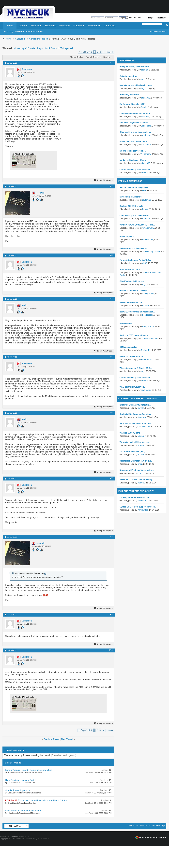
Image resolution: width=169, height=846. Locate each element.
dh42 (144, 263)
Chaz (140, 464)
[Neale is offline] (10, 308)
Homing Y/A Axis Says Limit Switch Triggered (43, 48)
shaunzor (145, 116)
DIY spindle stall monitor (131, 197)
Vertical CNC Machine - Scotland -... (136, 423)
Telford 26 (142, 500)
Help (150, 18)
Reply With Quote (105, 180)
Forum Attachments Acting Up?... (135, 260)
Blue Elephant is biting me (132, 281)
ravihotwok (146, 390)
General (23, 25)
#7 (111, 478)
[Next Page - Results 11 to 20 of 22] (104, 52)
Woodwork (78, 25)
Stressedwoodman (149, 338)
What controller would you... (132, 387)
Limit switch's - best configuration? (23, 810)
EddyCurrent (148, 326)
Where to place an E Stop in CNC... (136, 368)
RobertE (141, 483)
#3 (111, 255)
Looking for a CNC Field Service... (135, 497)
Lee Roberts (147, 240)
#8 (111, 536)
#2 (111, 186)
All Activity (8, 31)
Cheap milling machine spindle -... (135, 132)
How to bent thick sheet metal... (134, 141)
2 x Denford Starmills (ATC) (132, 104)
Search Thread (92, 57)
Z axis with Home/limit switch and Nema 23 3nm (43, 800)
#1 (111, 62)
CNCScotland (144, 426)
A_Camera (146, 144)
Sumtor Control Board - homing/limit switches (28, 770)
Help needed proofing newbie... (134, 248)
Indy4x (145, 209)
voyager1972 (148, 228)
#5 (111, 357)
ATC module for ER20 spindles (134, 187)
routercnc (146, 135)
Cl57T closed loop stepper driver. (135, 169)
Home (10, 25)
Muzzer (144, 172)
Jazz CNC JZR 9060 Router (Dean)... (136, 480)
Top (163, 825)
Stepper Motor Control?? (131, 269)
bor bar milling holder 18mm (133, 160)
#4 (111, 298)
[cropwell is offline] (17, 203)
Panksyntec (143, 510)
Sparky (144, 107)
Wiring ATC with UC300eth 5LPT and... (137, 225)
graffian (144, 70)
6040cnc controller (128, 347)
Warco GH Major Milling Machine (135, 442)
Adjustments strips (129, 76)
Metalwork (64, 25)
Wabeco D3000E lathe (130, 433)
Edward (141, 436)
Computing (109, 25)
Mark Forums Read (34, 31)
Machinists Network (150, 837)
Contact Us (133, 825)
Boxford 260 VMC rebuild (131, 206)
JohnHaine (146, 126)
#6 (111, 412)
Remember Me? (135, 17)
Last (109, 52)
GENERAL (20, 39)
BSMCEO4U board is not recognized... (137, 312)
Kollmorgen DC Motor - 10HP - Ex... (136, 461)
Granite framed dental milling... (134, 290)
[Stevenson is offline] (10, 72)
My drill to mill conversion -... (133, 151)
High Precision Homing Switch (20, 780)
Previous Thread (51, 739)
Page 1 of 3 (86, 52)
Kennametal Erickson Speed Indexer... (137, 470)
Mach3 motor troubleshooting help (136, 85)
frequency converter (129, 95)
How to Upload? (127, 236)
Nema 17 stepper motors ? (132, 356)
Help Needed (126, 323)
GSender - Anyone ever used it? (134, 123)
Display (106, 57)
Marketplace (94, 25)
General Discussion (38, 39)
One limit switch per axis (17, 790)
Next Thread (67, 739)
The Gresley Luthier (151, 251)
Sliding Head (148, 294)
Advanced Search (158, 31)
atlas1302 (145, 98)
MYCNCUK (145, 825)
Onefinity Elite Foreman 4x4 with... (135, 113)
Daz (144, 190)
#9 (111, 614)
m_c (143, 79)
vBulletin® (14, 836)
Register (161, 18)
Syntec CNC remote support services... (138, 507)
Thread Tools (76, 57)
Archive (156, 825)
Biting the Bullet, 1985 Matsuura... (135, 67)
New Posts (19, 31)
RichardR (145, 350)
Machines (36, 25)
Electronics (50, 25)
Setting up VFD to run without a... (135, 335)
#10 (111, 650)
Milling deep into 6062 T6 (131, 302)
